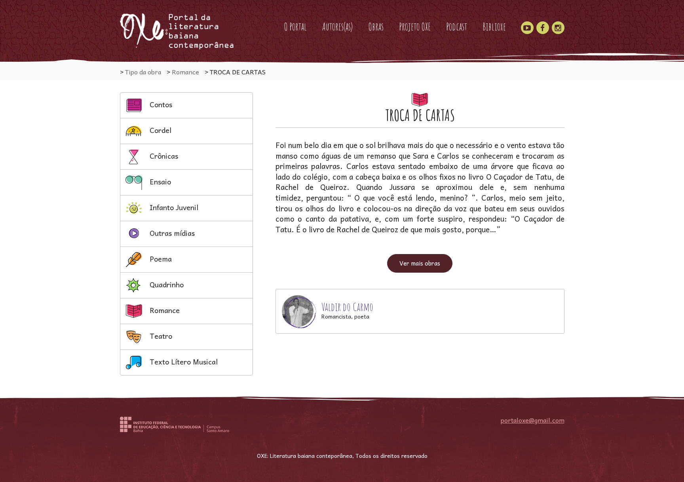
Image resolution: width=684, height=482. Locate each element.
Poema (160, 258)
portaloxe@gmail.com (532, 420)
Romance (164, 310)
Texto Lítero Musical (183, 361)
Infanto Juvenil (173, 207)
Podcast (456, 26)
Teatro (160, 336)
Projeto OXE (415, 26)
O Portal (295, 26)
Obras (376, 26)
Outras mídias (171, 233)
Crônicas (163, 155)
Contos (160, 104)
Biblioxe (494, 26)
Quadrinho (166, 284)
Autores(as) (337, 26)
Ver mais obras (419, 263)
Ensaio (159, 181)
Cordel (159, 130)
